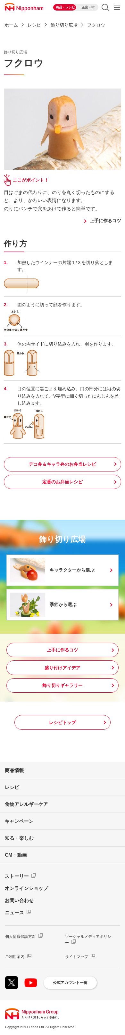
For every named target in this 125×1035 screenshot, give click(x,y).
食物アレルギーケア (26, 804)
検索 (105, 7)
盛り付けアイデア (62, 667)
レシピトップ (62, 722)
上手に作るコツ (105, 220)
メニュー (117, 7)
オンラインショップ (26, 888)
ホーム (11, 24)
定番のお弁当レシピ (62, 481)
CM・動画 (16, 855)
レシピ (34, 24)
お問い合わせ (19, 900)
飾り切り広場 (64, 24)
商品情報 (14, 770)
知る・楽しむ (19, 838)
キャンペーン (19, 821)
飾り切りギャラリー (62, 685)
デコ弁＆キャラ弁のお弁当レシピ (62, 464)
